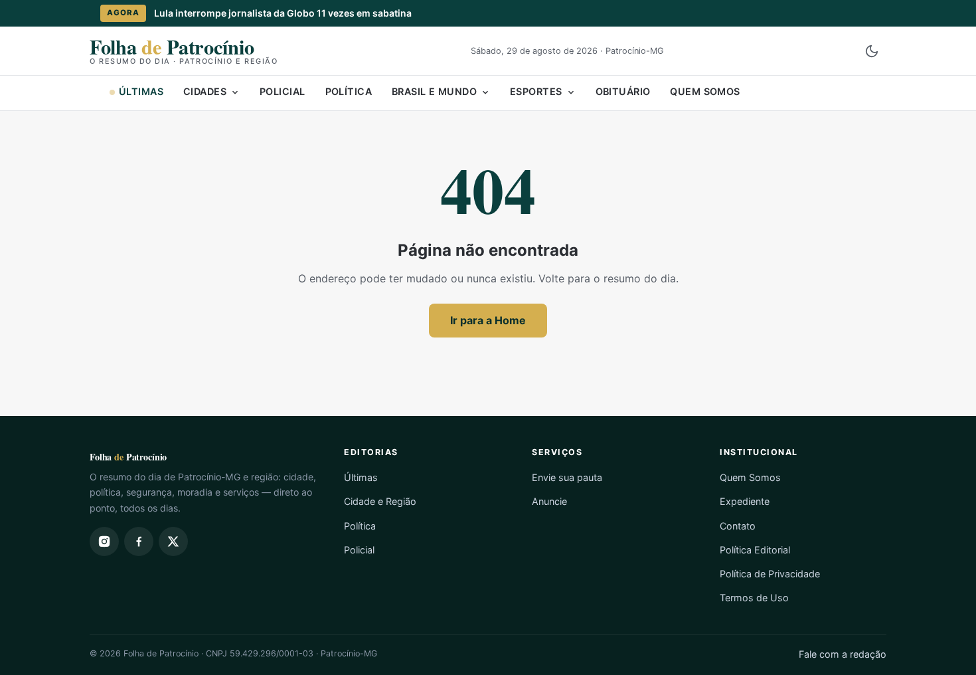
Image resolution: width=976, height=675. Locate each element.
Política (348, 91)
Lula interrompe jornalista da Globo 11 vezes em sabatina (283, 13)
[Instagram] (104, 541)
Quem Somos (705, 91)
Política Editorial (755, 549)
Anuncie (549, 501)
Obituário (623, 91)
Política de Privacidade (770, 573)
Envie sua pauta (567, 477)
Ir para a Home (488, 320)
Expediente (745, 501)
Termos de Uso (754, 597)
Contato (738, 525)
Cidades (204, 91)
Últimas (141, 91)
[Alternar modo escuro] (871, 51)
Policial (282, 91)
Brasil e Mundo (434, 91)
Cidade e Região (380, 501)
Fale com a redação (842, 654)
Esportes (536, 91)
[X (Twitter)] (173, 541)
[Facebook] (138, 541)
